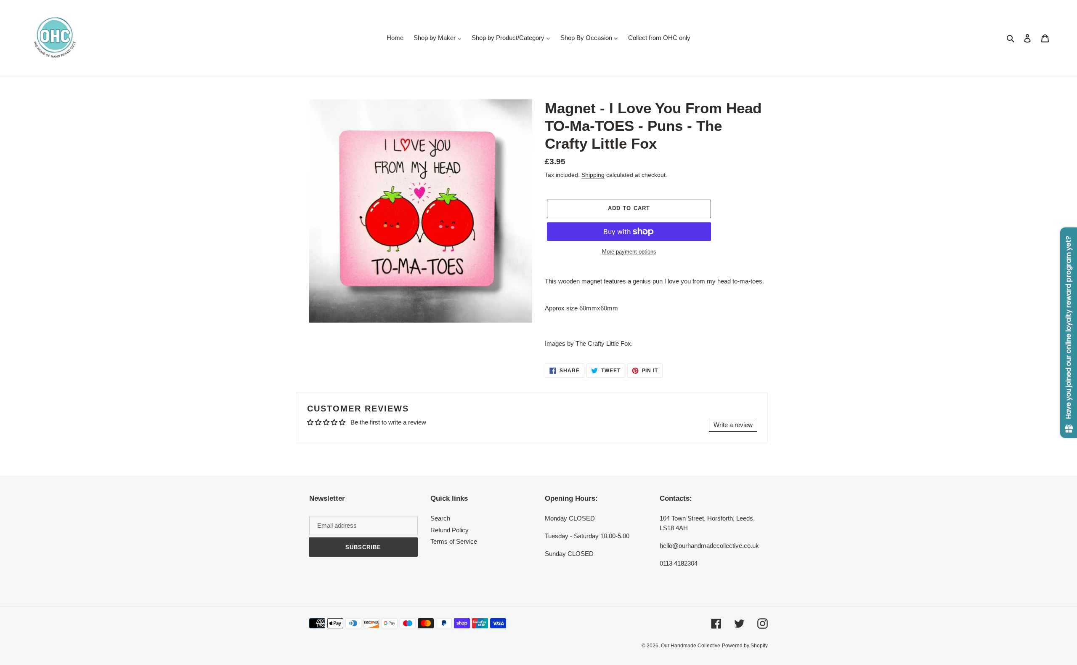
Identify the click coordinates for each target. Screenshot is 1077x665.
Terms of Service (453, 541)
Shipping (593, 174)
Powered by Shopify (745, 646)
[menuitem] (395, 38)
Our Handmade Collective (690, 646)
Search (440, 518)
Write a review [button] (733, 424)
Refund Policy (449, 530)
